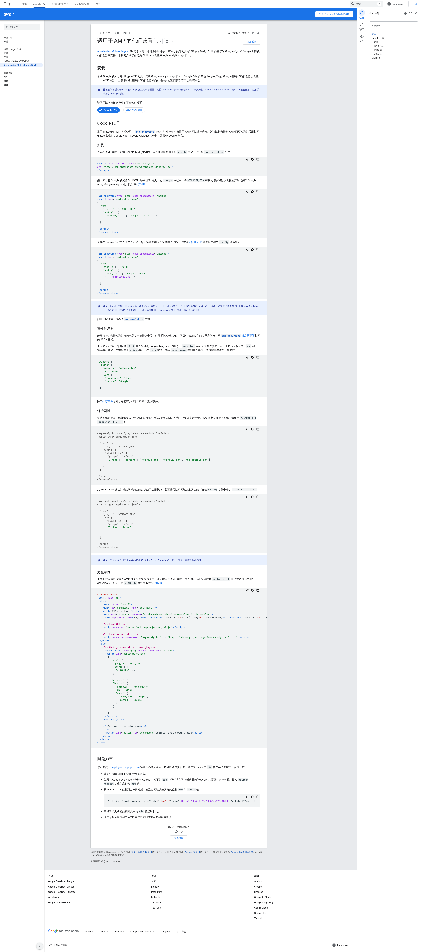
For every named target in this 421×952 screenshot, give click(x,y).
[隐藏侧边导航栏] (39, 946)
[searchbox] (22, 27)
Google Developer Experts (61, 892)
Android (258, 881)
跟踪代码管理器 (60, 3)
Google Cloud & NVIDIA (59, 902)
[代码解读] (247, 159)
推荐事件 (107, 401)
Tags (7, 4)
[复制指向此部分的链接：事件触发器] (117, 329)
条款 (50, 945)
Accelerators (55, 897)
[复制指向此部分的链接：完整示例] (113, 572)
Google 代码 (39, 3)
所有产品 (181, 931)
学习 (98, 3)
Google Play (260, 913)
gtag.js (9, 14)
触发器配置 (238, 335)
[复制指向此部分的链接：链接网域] (113, 411)
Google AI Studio (262, 897)
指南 (24, 3)
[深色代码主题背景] (252, 159)
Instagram (156, 892)
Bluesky (155, 886)
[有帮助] (252, 32)
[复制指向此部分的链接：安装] (108, 68)
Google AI (165, 931)
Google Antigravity (263, 902)
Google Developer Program (62, 881)
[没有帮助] (257, 32)
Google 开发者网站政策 (242, 852)
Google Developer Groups (61, 886)
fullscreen (410, 13)
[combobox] (366, 4)
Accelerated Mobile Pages (112, 51)
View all (258, 918)
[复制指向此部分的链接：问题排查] (116, 759)
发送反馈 (251, 41)
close (416, 13)
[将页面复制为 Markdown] (167, 41)
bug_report (405, 13)
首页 (99, 33)
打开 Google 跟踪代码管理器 (334, 14)
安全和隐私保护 (82, 3)
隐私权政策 (61, 945)
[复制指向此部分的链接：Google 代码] (123, 123)
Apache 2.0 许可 (192, 852)
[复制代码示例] (257, 159)
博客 (153, 881)
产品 (108, 33)
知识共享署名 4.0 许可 (141, 852)
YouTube (156, 907)
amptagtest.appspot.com (125, 767)
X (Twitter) (156, 902)
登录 (414, 4)
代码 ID (140, 184)
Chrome (258, 886)
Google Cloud (261, 907)
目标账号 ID (195, 242)
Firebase (258, 892)
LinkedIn (155, 897)
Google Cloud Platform (142, 931)
